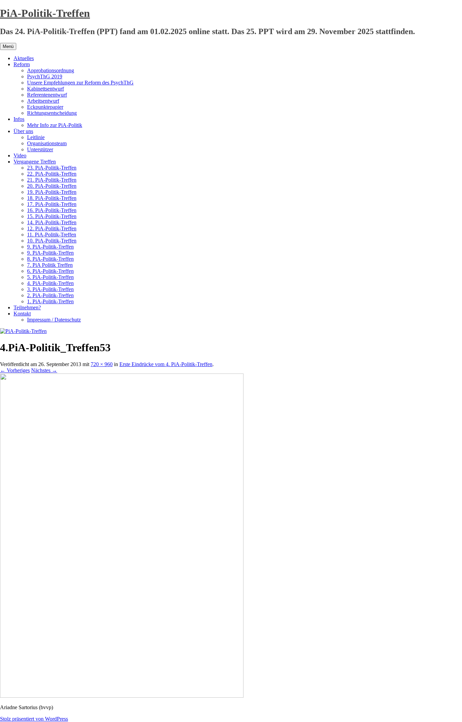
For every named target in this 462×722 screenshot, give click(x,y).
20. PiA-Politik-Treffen (51, 186)
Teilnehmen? (27, 307)
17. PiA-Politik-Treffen (51, 204)
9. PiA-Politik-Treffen (50, 247)
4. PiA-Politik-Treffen (50, 283)
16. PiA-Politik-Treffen (51, 210)
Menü (8, 46)
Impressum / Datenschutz (54, 320)
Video (20, 155)
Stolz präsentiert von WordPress (34, 719)
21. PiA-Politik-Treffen (51, 180)
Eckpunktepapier (45, 107)
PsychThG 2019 (44, 76)
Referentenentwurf (47, 95)
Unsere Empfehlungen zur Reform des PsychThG (80, 82)
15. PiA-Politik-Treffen (51, 216)
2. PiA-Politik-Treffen (50, 295)
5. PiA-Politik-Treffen (50, 277)
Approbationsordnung (50, 70)
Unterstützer (40, 149)
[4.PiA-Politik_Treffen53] (122, 696)
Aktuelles (24, 58)
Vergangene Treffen (35, 161)
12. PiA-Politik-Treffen (51, 228)
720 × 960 (102, 364)
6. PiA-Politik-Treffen (50, 271)
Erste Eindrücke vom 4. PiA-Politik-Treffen (165, 364)
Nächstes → (44, 370)
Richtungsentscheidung (52, 113)
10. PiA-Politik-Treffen (51, 240)
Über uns (23, 131)
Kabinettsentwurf (45, 89)
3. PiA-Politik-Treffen (50, 289)
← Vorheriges (15, 370)
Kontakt (22, 313)
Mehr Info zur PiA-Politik (54, 125)
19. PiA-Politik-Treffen (51, 192)
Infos (19, 119)
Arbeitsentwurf (43, 101)
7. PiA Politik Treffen (50, 265)
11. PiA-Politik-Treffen (51, 234)
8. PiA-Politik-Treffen (50, 259)
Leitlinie (36, 137)
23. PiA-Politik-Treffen (51, 168)
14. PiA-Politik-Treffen (51, 222)
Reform (22, 64)
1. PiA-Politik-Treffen (50, 301)
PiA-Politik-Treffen (45, 13)
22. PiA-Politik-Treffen (51, 174)
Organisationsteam (47, 143)
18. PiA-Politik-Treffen (51, 198)
